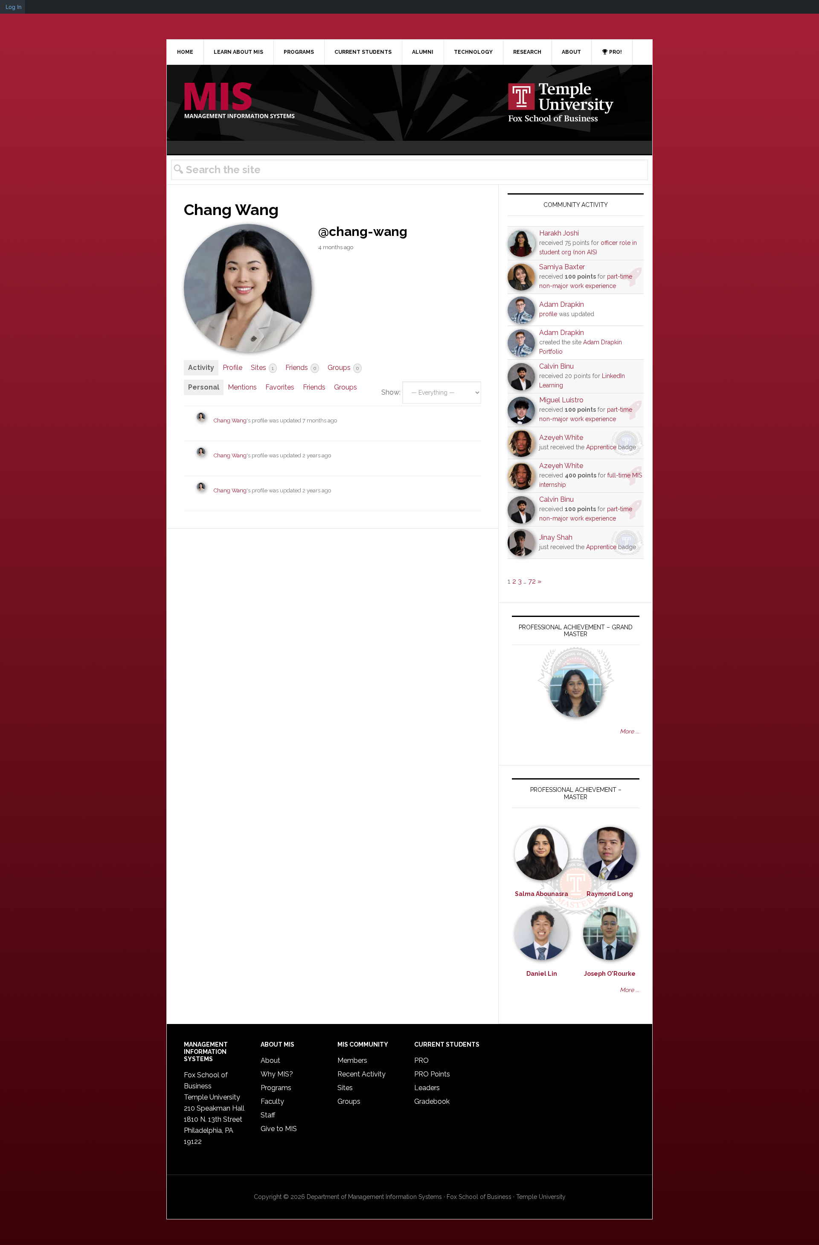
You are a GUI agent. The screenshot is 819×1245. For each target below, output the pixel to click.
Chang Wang (230, 420)
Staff (268, 1115)
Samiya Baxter (562, 267)
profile (548, 314)
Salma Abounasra (541, 893)
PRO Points (432, 1074)
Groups (343, 368)
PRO (421, 1060)
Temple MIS (239, 101)
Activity (201, 368)
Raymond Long (610, 893)
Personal (203, 387)
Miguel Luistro (561, 400)
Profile (232, 368)
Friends (300, 368)
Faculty (272, 1101)
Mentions (242, 387)
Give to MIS (279, 1129)
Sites (262, 368)
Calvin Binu (556, 366)
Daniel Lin (541, 973)
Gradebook (432, 1101)
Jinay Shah (555, 537)
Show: (391, 392)
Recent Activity (361, 1074)
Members (352, 1060)
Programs (276, 1088)
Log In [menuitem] (14, 6)
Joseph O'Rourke (610, 973)
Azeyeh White (561, 437)
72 (532, 581)
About (270, 1060)
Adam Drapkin (561, 304)
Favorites (279, 387)
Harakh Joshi (559, 233)
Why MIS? (277, 1074)
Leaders (427, 1088)
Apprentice (601, 447)
